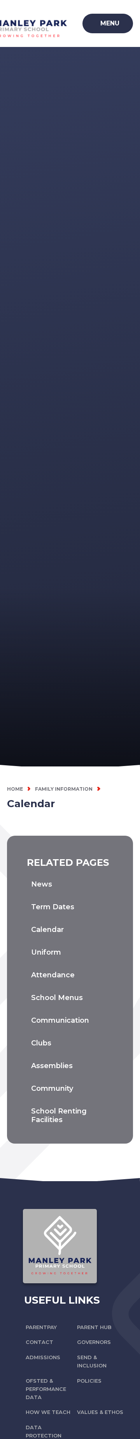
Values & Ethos (100, 1412)
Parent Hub (94, 1327)
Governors (94, 1342)
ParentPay (41, 1327)
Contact (39, 1342)
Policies (89, 1381)
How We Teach (48, 1412)
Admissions (43, 1357)
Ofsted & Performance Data (46, 1389)
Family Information (64, 789)
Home (15, 789)
